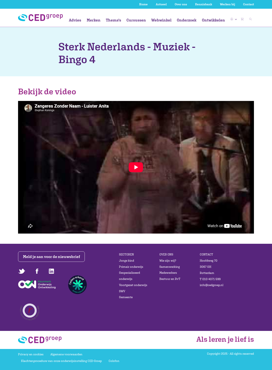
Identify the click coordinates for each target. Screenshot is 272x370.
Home (143, 4)
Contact (248, 4)
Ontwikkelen (213, 20)
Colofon (114, 361)
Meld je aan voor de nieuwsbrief (51, 256)
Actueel (161, 4)
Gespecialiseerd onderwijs (129, 276)
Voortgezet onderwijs (133, 285)
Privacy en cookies (31, 354)
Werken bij (227, 4)
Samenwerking (169, 266)
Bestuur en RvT (169, 279)
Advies (75, 20)
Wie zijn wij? (167, 260)
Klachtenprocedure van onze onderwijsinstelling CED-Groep (61, 361)
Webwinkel (161, 20)
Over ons (181, 4)
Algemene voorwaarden (66, 354)
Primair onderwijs (131, 266)
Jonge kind (126, 260)
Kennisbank (203, 4)
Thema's (113, 20)
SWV (122, 291)
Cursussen (136, 20)
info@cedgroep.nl (211, 285)
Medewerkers (168, 272)
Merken (94, 20)
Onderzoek (186, 20)
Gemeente (126, 297)
